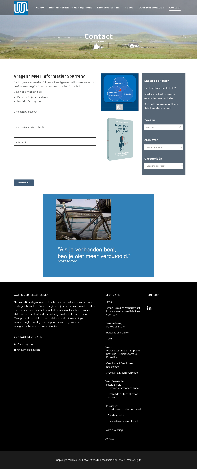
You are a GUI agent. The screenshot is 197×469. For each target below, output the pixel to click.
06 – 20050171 (24, 344)
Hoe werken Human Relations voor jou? (123, 313)
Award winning (114, 430)
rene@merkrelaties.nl (28, 349)
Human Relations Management (122, 307)
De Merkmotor (116, 415)
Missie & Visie (113, 384)
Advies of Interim (115, 326)
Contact (109, 438)
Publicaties (112, 406)
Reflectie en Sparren (117, 332)
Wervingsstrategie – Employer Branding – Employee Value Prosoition (123, 354)
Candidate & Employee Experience (119, 365)
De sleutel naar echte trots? (160, 88)
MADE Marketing (129, 460)
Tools (109, 338)
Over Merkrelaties (115, 381)
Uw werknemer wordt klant (123, 421)
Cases (108, 347)
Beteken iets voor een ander (123, 388)
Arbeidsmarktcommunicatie (122, 372)
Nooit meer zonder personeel (124, 409)
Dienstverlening (113, 323)
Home (93, 42)
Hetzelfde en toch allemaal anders (123, 396)
